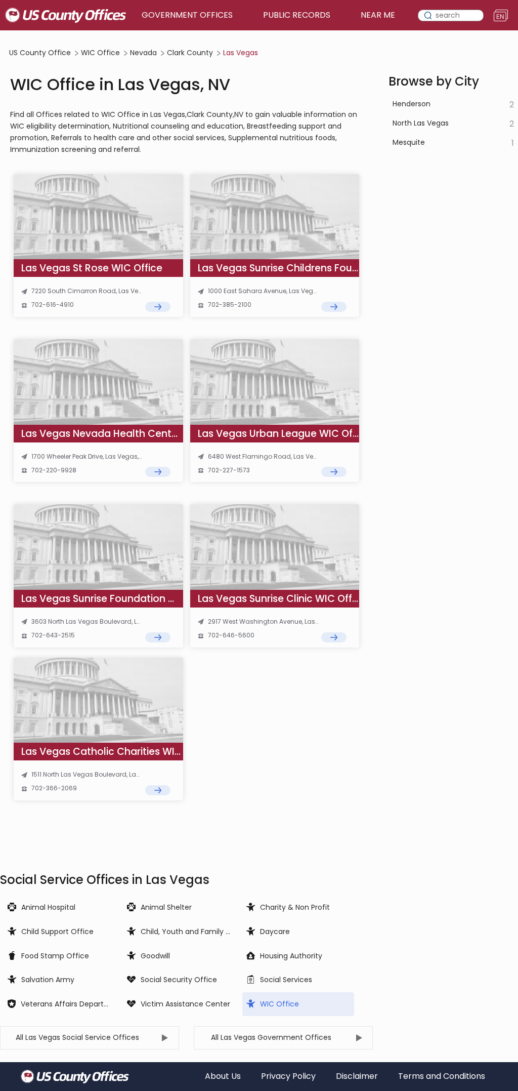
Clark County (190, 53)
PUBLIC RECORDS (296, 15)
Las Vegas (240, 53)
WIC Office (100, 53)
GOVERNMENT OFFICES (187, 15)
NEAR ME (378, 15)
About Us (223, 1076)
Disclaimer (357, 1076)
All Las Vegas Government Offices (271, 1037)
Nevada (143, 53)
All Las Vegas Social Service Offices (77, 1037)
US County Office (40, 53)
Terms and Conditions (441, 1076)
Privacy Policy (288, 1076)
